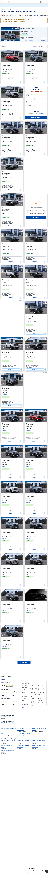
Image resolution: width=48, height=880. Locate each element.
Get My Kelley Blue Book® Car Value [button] (36, 108)
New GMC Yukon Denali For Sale (8, 728)
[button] (40, 1)
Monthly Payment (29, 94)
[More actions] (21, 82)
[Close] (42, 869)
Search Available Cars (36, 117)
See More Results (24, 662)
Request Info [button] (31, 40)
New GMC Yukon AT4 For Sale (23, 733)
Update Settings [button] (41, 113)
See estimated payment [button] (24, 33)
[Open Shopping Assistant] (46, 871)
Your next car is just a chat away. (24, 5)
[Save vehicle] (18, 28)
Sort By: (35, 46)
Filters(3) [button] (21, 15)
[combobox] (8, 15)
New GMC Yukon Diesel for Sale (8, 717)
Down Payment (29, 101)
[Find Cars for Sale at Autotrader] (6, 2)
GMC (10, 9)
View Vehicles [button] (42, 40)
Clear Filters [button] (35, 15)
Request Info (10, 81)
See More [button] (23, 707)
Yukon (14, 9)
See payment (4, 71)
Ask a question (36, 217)
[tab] (3, 679)
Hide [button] (45, 25)
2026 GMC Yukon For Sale (7, 722)
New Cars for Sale (3, 9)
